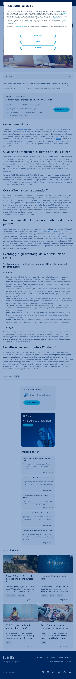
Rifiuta (15, 23)
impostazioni (57, 18)
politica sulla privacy (28, 22)
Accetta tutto (63, 13)
